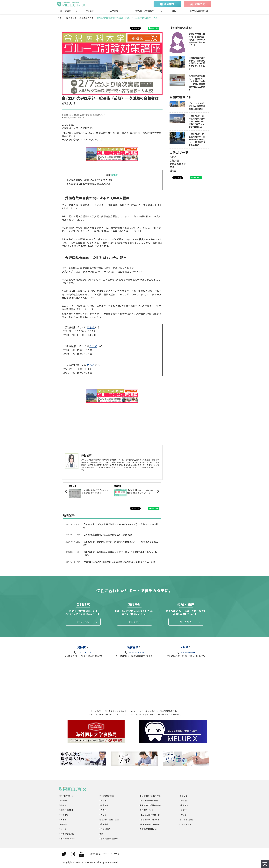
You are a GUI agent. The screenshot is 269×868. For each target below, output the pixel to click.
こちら (91, 327)
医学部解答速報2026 (199, 11)
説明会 (173, 170)
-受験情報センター (147, 810)
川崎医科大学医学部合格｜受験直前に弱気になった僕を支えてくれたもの (197, 63)
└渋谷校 (62, 805)
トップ (60, 17)
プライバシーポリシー (112, 853)
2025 (84, 117)
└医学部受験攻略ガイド (149, 814)
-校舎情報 (63, 800)
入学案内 (114, 11)
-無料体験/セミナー (67, 795)
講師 (174, 11)
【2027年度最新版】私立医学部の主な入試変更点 (107, 534)
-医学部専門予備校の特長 (150, 795)
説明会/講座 (65, 11)
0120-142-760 (84, 652)
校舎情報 (90, 11)
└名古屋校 (63, 814)
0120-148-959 (136, 652)
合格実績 (174, 160)
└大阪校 (62, 819)
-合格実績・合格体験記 (109, 819)
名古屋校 (133, 647)
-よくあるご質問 (186, 819)
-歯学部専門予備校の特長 (150, 805)
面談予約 (200, 4)
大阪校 (184, 647)
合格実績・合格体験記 (144, 11)
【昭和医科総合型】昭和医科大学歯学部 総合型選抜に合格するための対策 (119, 562)
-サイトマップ (185, 824)
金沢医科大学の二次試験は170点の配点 (89, 184)
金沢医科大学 (75, 117)
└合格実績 (103, 824)
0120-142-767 (187, 652)
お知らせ (174, 157)
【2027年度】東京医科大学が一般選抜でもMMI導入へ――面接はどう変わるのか (120, 543)
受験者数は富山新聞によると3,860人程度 (90, 180)
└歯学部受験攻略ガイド (149, 819)
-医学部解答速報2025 (148, 829)
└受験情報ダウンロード (149, 824)
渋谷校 (81, 647)
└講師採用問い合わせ (108, 838)
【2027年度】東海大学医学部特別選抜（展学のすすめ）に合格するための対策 (120, 526)
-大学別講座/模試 (106, 795)
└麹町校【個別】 (66, 810)
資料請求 (169, 4)
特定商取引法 (95, 853)
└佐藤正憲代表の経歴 (148, 800)
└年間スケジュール (67, 838)
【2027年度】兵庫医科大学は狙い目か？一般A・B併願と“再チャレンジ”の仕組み (120, 554)
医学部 (66, 117)
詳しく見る (83, 621)
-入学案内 (63, 824)
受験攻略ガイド (86, 17)
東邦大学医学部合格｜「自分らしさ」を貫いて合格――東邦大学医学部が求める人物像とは (197, 83)
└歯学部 (102, 814)
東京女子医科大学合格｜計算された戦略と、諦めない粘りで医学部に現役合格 (197, 39)
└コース (62, 829)
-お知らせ (183, 795)
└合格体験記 (104, 829)
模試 (172, 167)
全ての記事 (71, 17)
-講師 (101, 833)
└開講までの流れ (66, 833)
